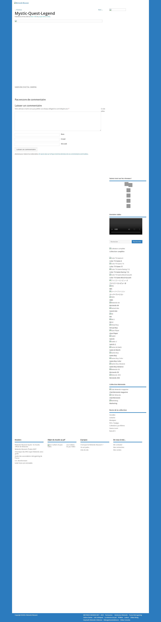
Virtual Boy (113, 328)
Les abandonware (21, 461)
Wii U (111, 322)
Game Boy (113, 356)
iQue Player (113, 333)
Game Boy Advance (116, 367)
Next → (100, 10)
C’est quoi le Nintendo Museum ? (91, 445)
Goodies (112, 415)
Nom (62, 134)
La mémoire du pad (111, 617)
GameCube (113, 311)
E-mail (63, 139)
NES (110, 289)
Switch (111, 339)
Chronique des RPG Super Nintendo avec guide (29, 453)
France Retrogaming (135, 615)
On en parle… (85, 447)
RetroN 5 (112, 431)
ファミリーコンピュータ (117, 283)
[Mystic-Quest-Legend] (58, 21)
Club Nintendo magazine (118, 392)
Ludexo (126, 617)
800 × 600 (34, 17)
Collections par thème (117, 426)
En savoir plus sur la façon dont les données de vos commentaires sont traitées (63, 154)
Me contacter (117, 445)
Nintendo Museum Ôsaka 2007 (25, 449)
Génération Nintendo (121, 615)
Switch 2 (112, 344)
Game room (113, 428)
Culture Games (87, 617)
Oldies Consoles (125, 620)
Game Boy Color (115, 361)
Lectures (112, 418)
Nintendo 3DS (114, 378)
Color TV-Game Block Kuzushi (120, 278)
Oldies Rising (134, 617)
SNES (111, 300)
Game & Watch (114, 350)
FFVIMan (120, 617)
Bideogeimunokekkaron (111, 620)
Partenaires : (109, 615)
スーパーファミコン (116, 294)
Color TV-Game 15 (116, 267)
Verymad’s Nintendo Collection (92, 620)
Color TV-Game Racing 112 (119, 272)
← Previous (18, 10)
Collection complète (116, 252)
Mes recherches (118, 447)
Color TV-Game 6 (115, 261)
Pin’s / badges (114, 423)
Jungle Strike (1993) (44, 17)
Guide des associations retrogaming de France (28, 457)
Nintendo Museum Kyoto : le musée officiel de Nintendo (27, 446)
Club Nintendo (114, 398)
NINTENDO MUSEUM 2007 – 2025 (93, 615)
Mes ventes (117, 450)
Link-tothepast (98, 617)
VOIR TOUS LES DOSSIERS (24, 463)
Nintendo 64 (114, 305)
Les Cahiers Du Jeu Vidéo (70, 446)
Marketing (113, 403)
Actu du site (84, 450)
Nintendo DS (114, 372)
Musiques (112, 420)
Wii (110, 317)
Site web (64, 144)
